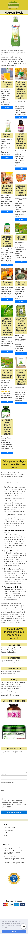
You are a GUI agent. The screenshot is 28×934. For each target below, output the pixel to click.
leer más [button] (4, 927)
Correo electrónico (8, 782)
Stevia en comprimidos (7, 84)
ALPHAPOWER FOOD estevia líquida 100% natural (7, 427)
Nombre (4, 774)
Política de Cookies (8, 830)
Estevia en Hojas (21, 283)
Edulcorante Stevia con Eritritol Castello (7, 241)
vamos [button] (14, 931)
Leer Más (7, 107)
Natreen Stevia (7, 135)
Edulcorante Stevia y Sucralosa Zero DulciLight (21, 190)
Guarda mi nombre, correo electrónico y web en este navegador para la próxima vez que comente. (14, 804)
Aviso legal (6, 833)
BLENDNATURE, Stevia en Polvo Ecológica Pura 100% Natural (21, 377)
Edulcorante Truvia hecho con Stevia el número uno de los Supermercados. (21, 90)
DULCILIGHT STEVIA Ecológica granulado (7, 373)
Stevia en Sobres (21, 238)
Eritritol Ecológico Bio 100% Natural (7, 189)
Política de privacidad (9, 827)
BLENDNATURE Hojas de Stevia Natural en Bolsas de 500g (21, 325)
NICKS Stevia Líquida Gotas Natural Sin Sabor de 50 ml (21, 141)
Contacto (5, 835)
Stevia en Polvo (7, 283)
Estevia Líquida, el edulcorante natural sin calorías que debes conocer (7, 326)
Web (2, 790)
